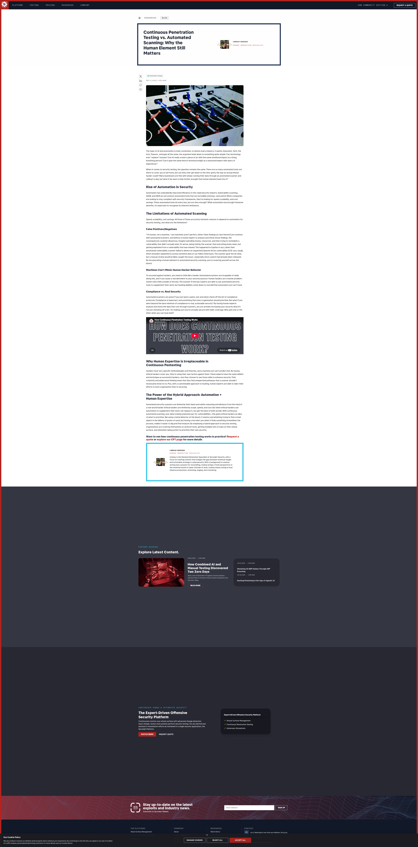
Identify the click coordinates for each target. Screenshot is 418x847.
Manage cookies (195, 840)
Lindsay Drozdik (177, 450)
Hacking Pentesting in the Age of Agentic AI (256, 581)
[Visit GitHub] (140, 85)
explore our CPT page (170, 439)
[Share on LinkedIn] (140, 81)
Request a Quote (405, 5)
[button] (373, 5)
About (176, 832)
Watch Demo (147, 734)
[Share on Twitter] (140, 76)
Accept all (240, 840)
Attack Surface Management (141, 832)
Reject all (217, 840)
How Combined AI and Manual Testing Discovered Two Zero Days (208, 568)
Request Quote (166, 734)
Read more (195, 585)
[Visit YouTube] (140, 89)
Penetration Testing (155, 76)
